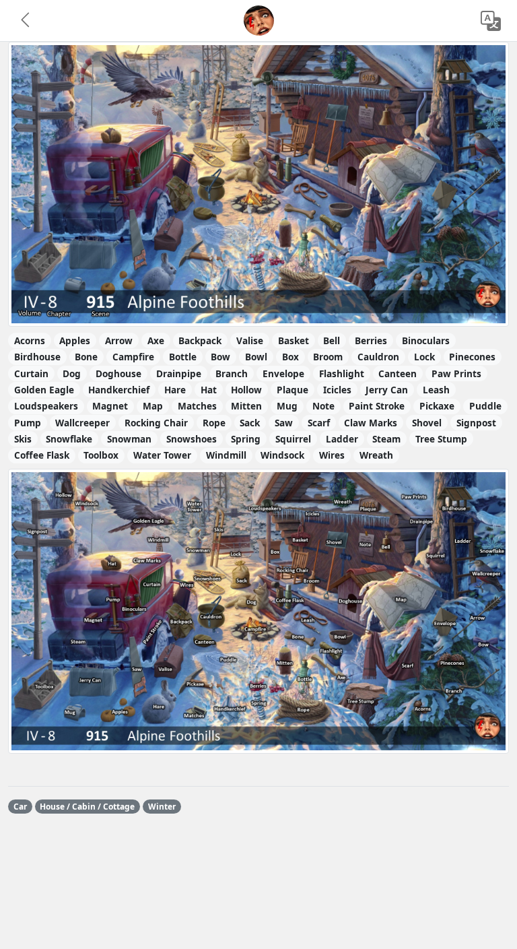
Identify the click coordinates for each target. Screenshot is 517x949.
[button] (26, 21)
